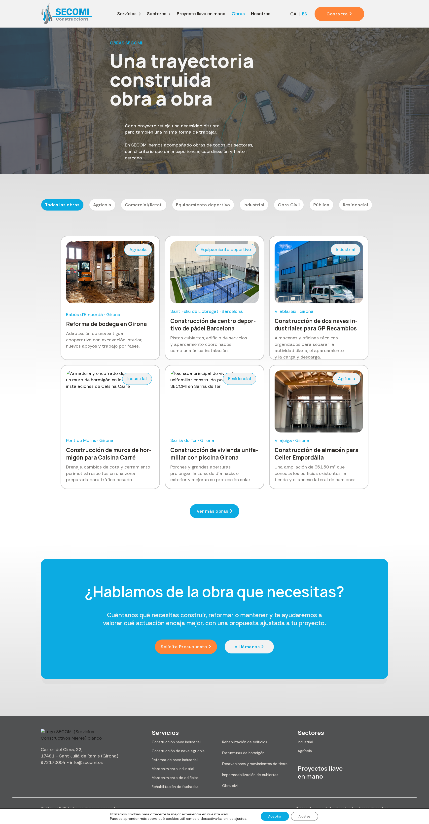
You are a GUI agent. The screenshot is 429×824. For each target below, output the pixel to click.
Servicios (127, 14)
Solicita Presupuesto (184, 647)
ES (304, 14)
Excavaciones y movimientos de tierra (255, 763)
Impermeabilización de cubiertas (250, 774)
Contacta (337, 14)
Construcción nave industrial (176, 742)
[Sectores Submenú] (170, 14)
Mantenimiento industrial (173, 768)
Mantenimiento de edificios (175, 777)
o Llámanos (247, 647)
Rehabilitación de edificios (244, 742)
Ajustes (304, 816)
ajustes (240, 818)
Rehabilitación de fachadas (175, 786)
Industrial (305, 742)
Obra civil (230, 785)
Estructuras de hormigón (243, 753)
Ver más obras (212, 511)
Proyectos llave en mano (320, 772)
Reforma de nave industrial (175, 759)
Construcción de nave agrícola (178, 751)
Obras (238, 14)
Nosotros (260, 14)
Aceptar (275, 816)
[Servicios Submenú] (140, 14)
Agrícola (305, 751)
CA (293, 14)
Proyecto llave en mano (201, 14)
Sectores (156, 14)
